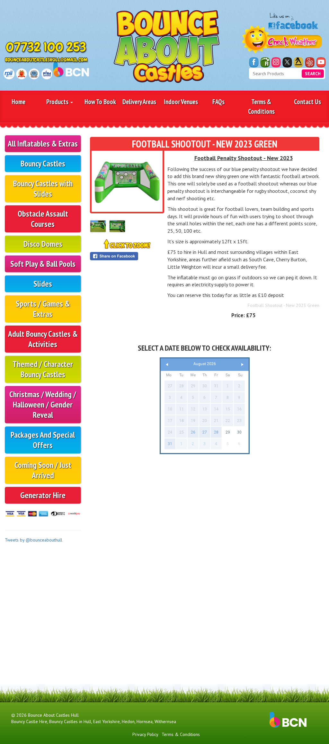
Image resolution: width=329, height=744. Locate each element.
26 (193, 432)
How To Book (100, 101)
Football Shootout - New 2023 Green (283, 305)
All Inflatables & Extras (43, 143)
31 (170, 444)
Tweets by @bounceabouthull (33, 540)
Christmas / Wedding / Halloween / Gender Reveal (42, 404)
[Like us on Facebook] (254, 62)
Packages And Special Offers (43, 439)
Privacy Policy (145, 734)
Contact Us (307, 101)
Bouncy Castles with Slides (43, 188)
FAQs (218, 101)
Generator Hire (43, 495)
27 (204, 432)
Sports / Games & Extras (43, 308)
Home (18, 101)
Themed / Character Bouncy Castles (43, 369)
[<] (167, 364)
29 (228, 432)
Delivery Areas (139, 101)
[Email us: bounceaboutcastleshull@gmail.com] (47, 60)
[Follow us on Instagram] (276, 62)
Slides (42, 283)
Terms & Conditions (261, 106)
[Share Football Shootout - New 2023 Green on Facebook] (127, 256)
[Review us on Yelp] (310, 62)
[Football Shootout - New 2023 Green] (127, 181)
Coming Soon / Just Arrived (42, 470)
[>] (242, 364)
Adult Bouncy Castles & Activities (43, 338)
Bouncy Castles (43, 163)
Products (58, 101)
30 (239, 432)
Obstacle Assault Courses (43, 218)
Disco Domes (42, 243)
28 (216, 432)
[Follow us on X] (287, 62)
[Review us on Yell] (298, 62)
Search (313, 73)
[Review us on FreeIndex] (265, 62)
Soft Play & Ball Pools (43, 263)
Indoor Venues (181, 101)
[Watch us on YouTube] (321, 62)
